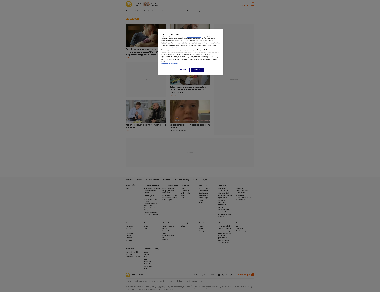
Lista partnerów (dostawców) (169, 63)
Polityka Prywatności (172, 47)
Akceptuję (197, 69)
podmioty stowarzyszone (194, 37)
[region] (190, 52)
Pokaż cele (183, 69)
